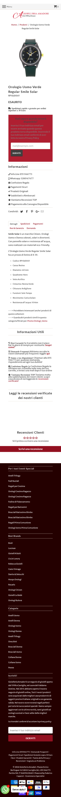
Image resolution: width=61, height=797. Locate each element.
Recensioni (21, 761)
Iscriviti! (16, 153)
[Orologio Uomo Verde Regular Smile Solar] (30, 58)
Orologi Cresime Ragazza (19, 496)
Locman (12, 548)
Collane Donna (14, 657)
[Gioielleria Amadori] (30, 15)
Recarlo (11, 584)
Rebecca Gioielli (15, 564)
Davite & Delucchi (16, 574)
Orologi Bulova (15, 600)
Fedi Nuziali (13, 481)
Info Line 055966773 (21, 752)
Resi (13, 758)
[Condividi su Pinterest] (31, 211)
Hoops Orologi (14, 579)
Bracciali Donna (15, 647)
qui (48, 353)
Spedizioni (25, 224)
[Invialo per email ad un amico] (41, 211)
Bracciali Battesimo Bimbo (20, 512)
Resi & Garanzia (17, 228)
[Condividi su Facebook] (26, 211)
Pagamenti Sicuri (16, 755)
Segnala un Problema (36, 761)
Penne (11, 667)
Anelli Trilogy (14, 475)
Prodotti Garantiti (24, 758)
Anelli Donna (14, 620)
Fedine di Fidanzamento (19, 502)
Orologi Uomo (14, 626)
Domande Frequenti (39, 752)
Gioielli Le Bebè (15, 595)
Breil (10, 543)
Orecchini (12, 641)
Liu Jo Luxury (14, 558)
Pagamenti (38, 224)
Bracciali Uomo (15, 652)
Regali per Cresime (16, 486)
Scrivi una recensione (31, 449)
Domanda (31, 228)
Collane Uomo (14, 662)
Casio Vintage (14, 569)
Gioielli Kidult (14, 553)
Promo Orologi (34, 321)
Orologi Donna (14, 631)
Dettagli (13, 224)
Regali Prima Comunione (19, 522)
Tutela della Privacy (41, 758)
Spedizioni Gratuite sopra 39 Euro (38, 755)
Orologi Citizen (15, 590)
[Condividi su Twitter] (21, 211)
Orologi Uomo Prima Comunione (23, 528)
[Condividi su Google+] (36, 211)
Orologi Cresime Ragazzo (19, 491)
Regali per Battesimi (17, 507)
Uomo (44, 321)
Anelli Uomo (14, 615)
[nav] (7, 7)
